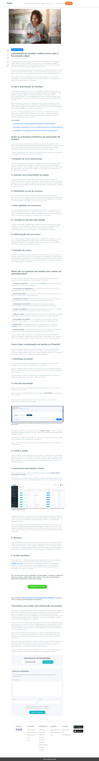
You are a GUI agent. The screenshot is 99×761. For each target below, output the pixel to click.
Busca (50, 3)
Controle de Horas (36, 3)
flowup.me (62, 3)
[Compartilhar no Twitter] (7, 50)
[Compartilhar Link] (7, 65)
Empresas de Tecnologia (42, 736)
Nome (15, 699)
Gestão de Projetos (31, 732)
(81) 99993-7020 (65, 731)
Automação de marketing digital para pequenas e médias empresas (34, 123)
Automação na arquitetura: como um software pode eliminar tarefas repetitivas (38, 127)
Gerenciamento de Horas (31, 736)
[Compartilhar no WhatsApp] (7, 61)
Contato (57, 3)
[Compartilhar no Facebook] (7, 54)
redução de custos (17, 563)
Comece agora (69, 3)
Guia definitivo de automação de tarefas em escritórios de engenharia (35, 130)
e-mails (42, 283)
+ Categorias (43, 3)
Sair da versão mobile (49, 759)
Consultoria (41, 747)
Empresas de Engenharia (42, 741)
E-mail (41, 699)
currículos (14, 326)
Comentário (16, 679)
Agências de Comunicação (42, 731)
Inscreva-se (48, 662)
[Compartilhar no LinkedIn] (7, 58)
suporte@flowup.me (55, 732)
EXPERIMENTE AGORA (37, 586)
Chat (51, 735)
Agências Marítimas (43, 744)
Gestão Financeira (28, 3)
